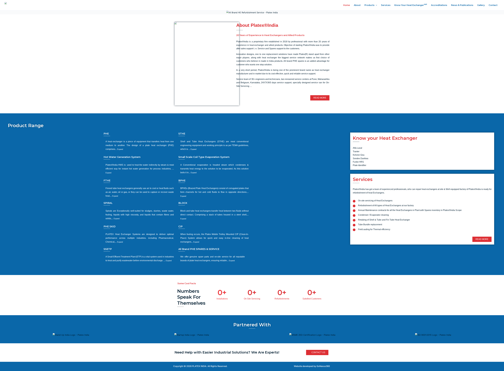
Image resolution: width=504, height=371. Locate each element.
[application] (375, 5)
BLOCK (182, 203)
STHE (181, 133)
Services (385, 5)
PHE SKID (110, 226)
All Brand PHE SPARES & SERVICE (198, 249)
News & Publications (462, 5)
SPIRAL (108, 203)
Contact (493, 5)
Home (346, 5)
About (357, 5)
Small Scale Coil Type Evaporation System (204, 157)
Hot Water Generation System (122, 157)
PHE (106, 133)
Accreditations (439, 5)
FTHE (107, 180)
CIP (180, 226)
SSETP (108, 249)
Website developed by (305, 366)
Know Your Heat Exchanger (410, 4)
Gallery (481, 5)
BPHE (181, 180)
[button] (2, 12)
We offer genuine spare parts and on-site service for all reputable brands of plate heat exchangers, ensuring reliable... (212, 259)
